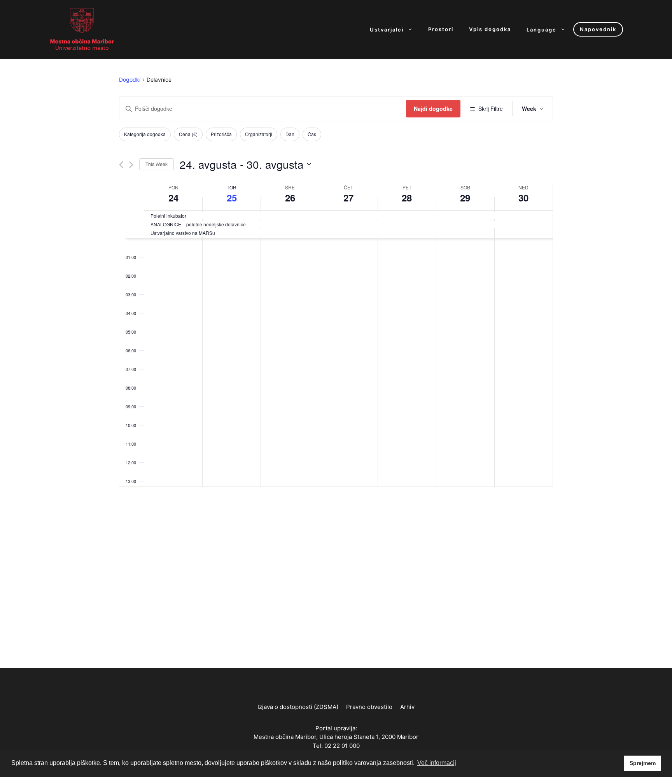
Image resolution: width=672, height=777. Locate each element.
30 (523, 197)
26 (290, 197)
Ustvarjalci (387, 29)
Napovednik (598, 29)
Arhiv (407, 706)
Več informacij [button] (436, 763)
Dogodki (129, 79)
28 (407, 197)
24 (173, 197)
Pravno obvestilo (369, 706)
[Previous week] (121, 164)
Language (541, 29)
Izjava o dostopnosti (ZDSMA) (297, 706)
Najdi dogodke (433, 108)
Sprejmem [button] (643, 763)
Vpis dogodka (490, 29)
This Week (156, 164)
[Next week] (131, 164)
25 (232, 197)
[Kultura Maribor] (82, 29)
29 (465, 197)
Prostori (440, 29)
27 (348, 197)
